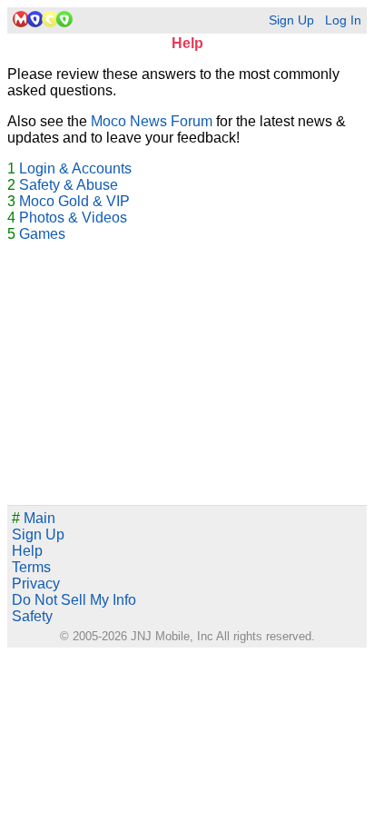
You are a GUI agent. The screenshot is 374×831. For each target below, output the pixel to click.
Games (42, 234)
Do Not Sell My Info (74, 600)
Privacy (36, 583)
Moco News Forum (151, 121)
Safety (32, 616)
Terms (31, 567)
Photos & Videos (73, 217)
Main (33, 518)
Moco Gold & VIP (74, 201)
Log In (343, 20)
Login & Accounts (75, 168)
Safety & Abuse (68, 185)
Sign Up (291, 20)
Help (27, 551)
